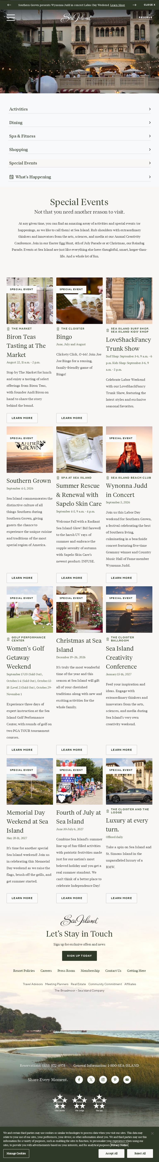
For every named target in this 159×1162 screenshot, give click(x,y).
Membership (90, 971)
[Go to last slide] (9, 5)
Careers (46, 971)
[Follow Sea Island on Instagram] (103, 1080)
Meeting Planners (56, 984)
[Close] (152, 1133)
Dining (16, 122)
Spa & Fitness (22, 136)
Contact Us (113, 971)
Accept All (111, 1153)
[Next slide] (134, 5)
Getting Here (136, 971)
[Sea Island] (76, 17)
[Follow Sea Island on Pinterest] (115, 1080)
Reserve (145, 17)
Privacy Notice (119, 1145)
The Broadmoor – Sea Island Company (79, 991)
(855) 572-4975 (53, 1065)
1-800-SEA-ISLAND (123, 1065)
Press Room (66, 971)
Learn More (117, 5)
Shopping (18, 149)
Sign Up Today (79, 956)
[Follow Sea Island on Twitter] (91, 1080)
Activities (18, 109)
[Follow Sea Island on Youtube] (127, 1080)
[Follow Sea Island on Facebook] (79, 1080)
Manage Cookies (16, 1153)
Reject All (140, 1153)
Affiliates (130, 984)
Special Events (23, 163)
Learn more (121, 750)
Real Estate (78, 984)
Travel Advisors (33, 984)
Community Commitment (105, 984)
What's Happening (33, 176)
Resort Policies (24, 971)
